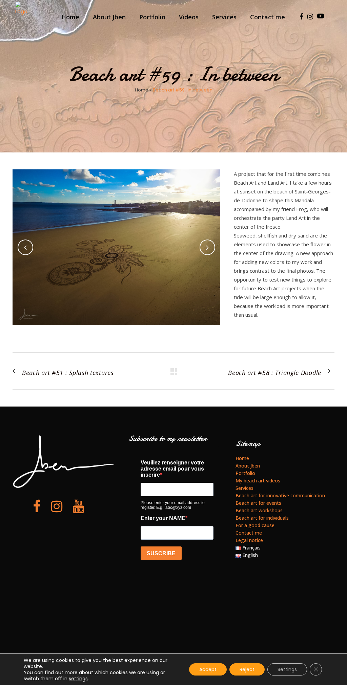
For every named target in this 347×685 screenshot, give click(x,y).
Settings (287, 669)
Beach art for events (258, 503)
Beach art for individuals (262, 518)
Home (141, 90)
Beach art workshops (259, 510)
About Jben (248, 465)
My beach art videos (258, 480)
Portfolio (245, 473)
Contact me (249, 533)
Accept (208, 669)
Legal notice (249, 540)
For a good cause (255, 525)
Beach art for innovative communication (280, 495)
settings (78, 679)
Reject (247, 669)
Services (244, 488)
